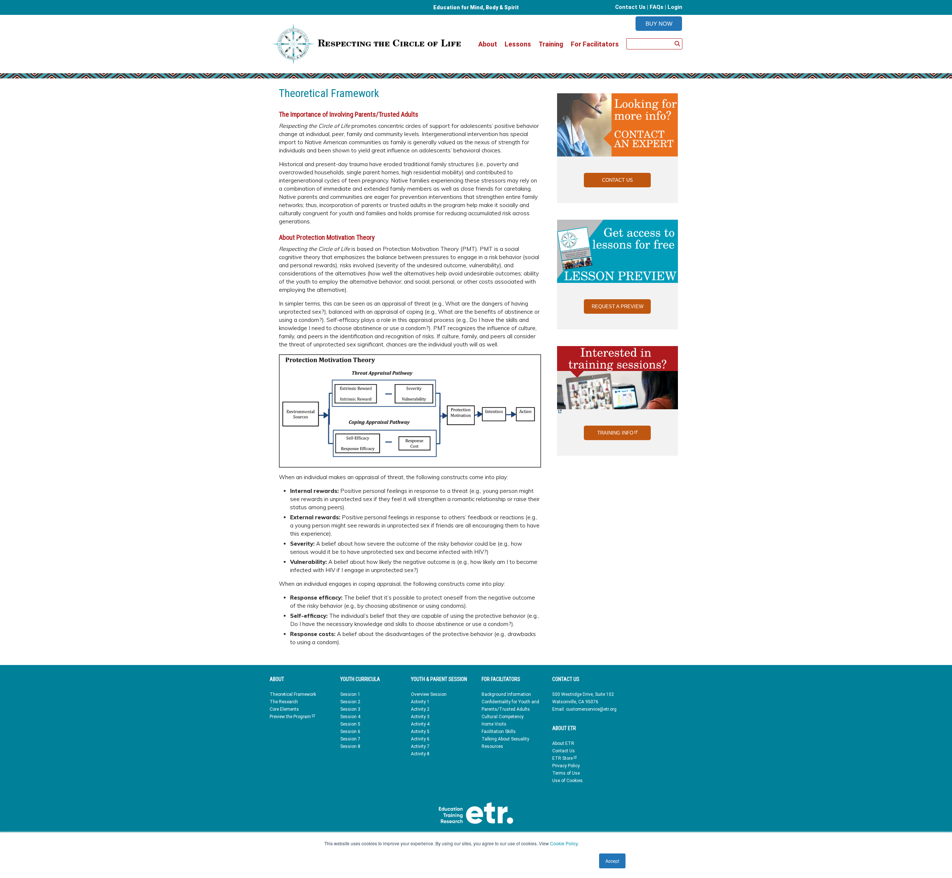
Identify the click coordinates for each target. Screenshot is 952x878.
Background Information (506, 694)
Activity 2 (420, 709)
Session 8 (350, 746)
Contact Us (630, 7)
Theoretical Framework (293, 694)
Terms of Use (566, 773)
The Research (284, 701)
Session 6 (350, 731)
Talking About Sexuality (505, 739)
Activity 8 (420, 753)
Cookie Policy (564, 843)
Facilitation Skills (499, 731)
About (487, 44)
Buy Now (659, 23)
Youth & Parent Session (439, 679)
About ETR (563, 743)
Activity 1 (420, 701)
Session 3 (350, 709)
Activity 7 (420, 746)
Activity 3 (420, 716)
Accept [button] (612, 861)
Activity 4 (420, 724)
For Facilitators (595, 44)
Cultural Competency (503, 716)
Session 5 (350, 724)
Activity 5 (420, 731)
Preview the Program (292, 716)
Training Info (624, 433)
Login (675, 7)
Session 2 (350, 701)
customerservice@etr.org (591, 709)
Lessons (518, 44)
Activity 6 (420, 739)
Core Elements (284, 709)
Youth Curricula (360, 679)
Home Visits (494, 724)
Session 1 (350, 694)
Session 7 (350, 739)
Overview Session (429, 694)
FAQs (656, 7)
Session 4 (350, 716)
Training (550, 44)
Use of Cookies (567, 780)
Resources (492, 746)
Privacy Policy (566, 765)
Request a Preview (617, 306)
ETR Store (564, 758)
